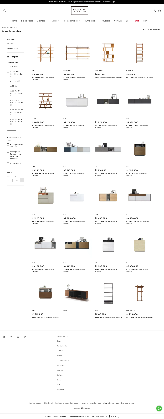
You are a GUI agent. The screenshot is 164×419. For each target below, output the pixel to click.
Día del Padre (27, 21)
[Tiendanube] (82, 408)
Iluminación (90, 21)
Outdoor (106, 21)
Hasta (15, 176)
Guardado (11, 44)
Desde (9, 176)
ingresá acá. (109, 403)
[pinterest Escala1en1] (25, 337)
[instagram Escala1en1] (4, 337)
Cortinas (118, 21)
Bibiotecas (11, 39)
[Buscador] (4, 11)
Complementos (71, 21)
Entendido (114, 416)
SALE (137, 21)
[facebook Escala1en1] (11, 337)
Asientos (41, 21)
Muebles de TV (12, 48)
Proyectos (148, 21)
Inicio (4, 27)
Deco (128, 21)
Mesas (55, 21)
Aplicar (22, 180)
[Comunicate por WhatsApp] (159, 408)
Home (14, 21)
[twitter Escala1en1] (18, 337)
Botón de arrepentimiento (125, 403)
